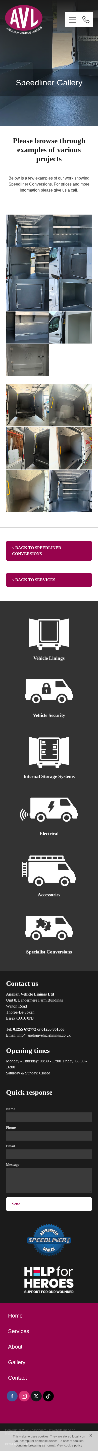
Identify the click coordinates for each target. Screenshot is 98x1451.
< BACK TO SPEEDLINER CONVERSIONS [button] (36, 551)
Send (16, 1204)
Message (13, 1165)
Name (10, 1109)
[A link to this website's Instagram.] (24, 1396)
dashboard (39, 1430)
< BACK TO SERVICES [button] (33, 580)
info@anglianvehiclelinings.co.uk (44, 1035)
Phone (11, 1128)
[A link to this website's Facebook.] (12, 1396)
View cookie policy (69, 1445)
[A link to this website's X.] (36, 1396)
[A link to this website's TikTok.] (48, 1396)
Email (10, 1146)
